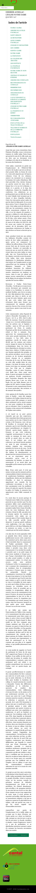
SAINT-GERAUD (15, 35)
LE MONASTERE (16, 38)
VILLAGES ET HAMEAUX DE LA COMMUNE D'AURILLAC (18, 130)
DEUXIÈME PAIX (16, 90)
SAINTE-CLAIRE (15, 50)
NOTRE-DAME (15, 53)
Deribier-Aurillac (16, 28)
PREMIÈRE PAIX (15, 87)
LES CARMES (14, 48)
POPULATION (15, 134)
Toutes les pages (15, 137)
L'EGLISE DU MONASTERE (19, 45)
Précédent (13, 835)
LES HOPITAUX (15, 63)
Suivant (23, 835)
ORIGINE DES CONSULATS (19, 80)
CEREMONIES (15, 115)
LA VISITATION (15, 56)
